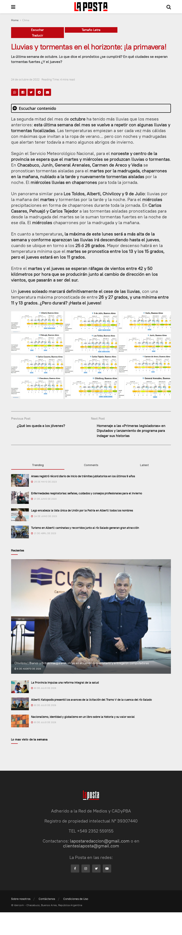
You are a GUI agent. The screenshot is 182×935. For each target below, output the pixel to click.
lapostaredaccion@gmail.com (100, 841)
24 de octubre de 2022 (25, 79)
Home (15, 20)
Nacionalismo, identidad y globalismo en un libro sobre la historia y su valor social (83, 716)
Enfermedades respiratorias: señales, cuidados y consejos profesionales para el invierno (86, 493)
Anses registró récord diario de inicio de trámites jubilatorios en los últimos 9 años (83, 476)
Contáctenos (47, 899)
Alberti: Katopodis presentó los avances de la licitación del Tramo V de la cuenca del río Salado (91, 699)
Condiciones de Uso (75, 899)
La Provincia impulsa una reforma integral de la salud (65, 682)
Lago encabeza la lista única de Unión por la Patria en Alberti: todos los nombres (82, 510)
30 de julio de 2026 (44, 688)
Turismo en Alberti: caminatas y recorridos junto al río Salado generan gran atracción (85, 527)
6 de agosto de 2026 (28, 668)
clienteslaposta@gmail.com (91, 846)
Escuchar (37, 30)
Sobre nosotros (20, 899)
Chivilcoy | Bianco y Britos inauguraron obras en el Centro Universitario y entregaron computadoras (81, 663)
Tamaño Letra (91, 30)
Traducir (37, 35)
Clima (25, 20)
